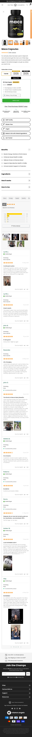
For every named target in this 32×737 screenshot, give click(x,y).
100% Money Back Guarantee (15, 660)
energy (11, 198)
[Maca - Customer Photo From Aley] (15, 237)
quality (24, 198)
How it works (6, 180)
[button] (2, 5)
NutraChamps (18, 725)
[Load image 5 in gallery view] (28, 42)
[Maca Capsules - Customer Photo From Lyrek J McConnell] (24, 237)
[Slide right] (30, 43)
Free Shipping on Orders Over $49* (17, 658)
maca (4, 198)
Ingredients (5, 174)
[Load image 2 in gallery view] (10, 42)
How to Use (5, 187)
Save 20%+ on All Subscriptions (16, 655)
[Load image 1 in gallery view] (4, 42)
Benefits (4, 150)
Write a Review (16, 226)
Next (28, 673)
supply (17, 198)
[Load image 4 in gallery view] (22, 42)
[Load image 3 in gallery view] (16, 42)
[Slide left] (1, 43)
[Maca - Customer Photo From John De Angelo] (11, 244)
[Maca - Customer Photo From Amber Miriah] (6, 237)
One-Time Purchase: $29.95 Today (16, 106)
